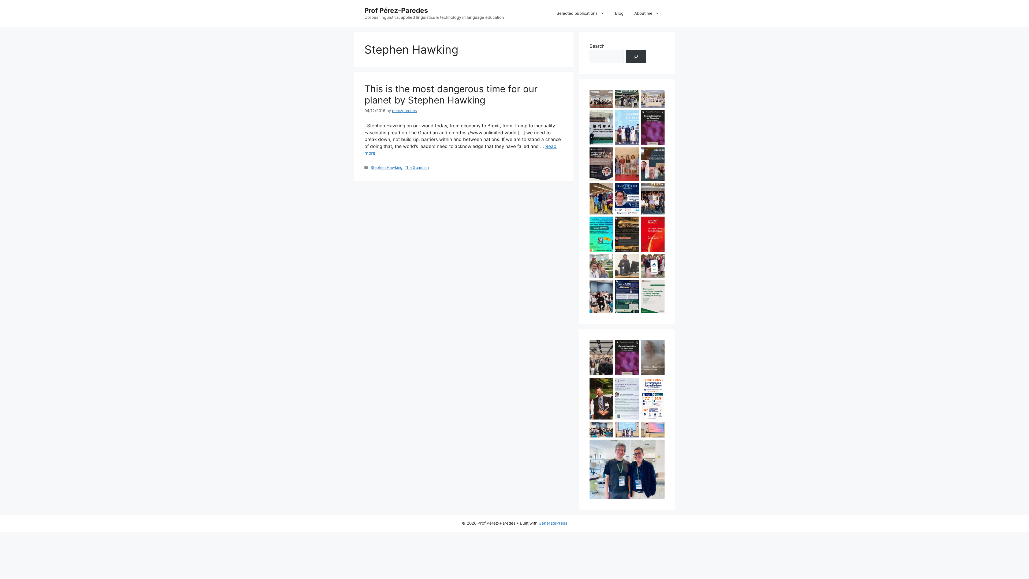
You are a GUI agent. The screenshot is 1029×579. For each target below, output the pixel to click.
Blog (619, 13)
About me (643, 13)
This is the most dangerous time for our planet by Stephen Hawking (451, 94)
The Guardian (417, 167)
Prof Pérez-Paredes (396, 10)
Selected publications (577, 13)
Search (597, 46)
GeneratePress (553, 523)
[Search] (636, 57)
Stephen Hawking (386, 167)
